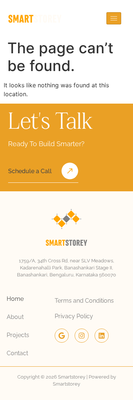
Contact (17, 353)
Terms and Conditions (84, 300)
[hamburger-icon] (113, 18)
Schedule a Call (30, 171)
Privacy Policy (74, 316)
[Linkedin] (102, 336)
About (15, 316)
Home (15, 298)
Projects (18, 335)
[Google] (62, 336)
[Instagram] (82, 336)
